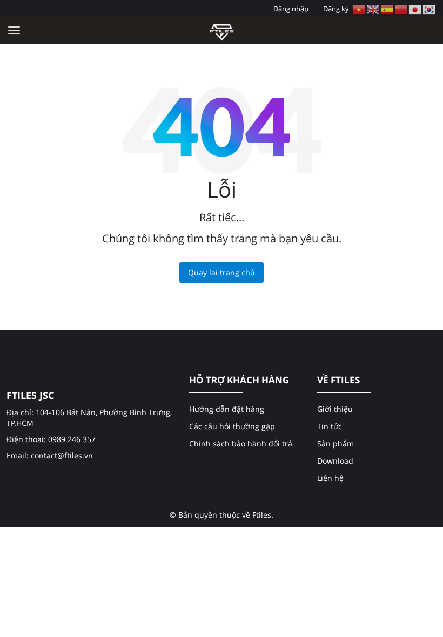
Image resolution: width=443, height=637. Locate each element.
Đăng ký (336, 8)
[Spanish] (387, 8)
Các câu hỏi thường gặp (232, 426)
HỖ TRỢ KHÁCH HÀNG (239, 380)
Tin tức (329, 426)
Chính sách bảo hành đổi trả (240, 443)
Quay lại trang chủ (221, 272)
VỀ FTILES (338, 380)
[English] (373, 8)
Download (335, 461)
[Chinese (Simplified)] (401, 8)
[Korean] (429, 8)
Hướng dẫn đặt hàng (226, 409)
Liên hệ (330, 478)
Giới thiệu (335, 409)
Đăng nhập (290, 8)
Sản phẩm (335, 443)
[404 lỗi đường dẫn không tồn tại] (222, 30)
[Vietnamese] (359, 8)
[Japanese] (415, 8)
